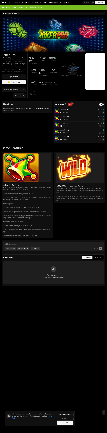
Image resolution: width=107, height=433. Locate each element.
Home (15, 7)
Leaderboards (53, 2)
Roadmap (33, 7)
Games (20, 7)
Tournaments (64, 2)
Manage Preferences (65, 414)
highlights (41, 108)
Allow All (65, 423)
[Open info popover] (65, 104)
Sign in (100, 2)
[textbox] (53, 244)
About (40, 7)
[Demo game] (103, 112)
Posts (45, 2)
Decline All (65, 418)
